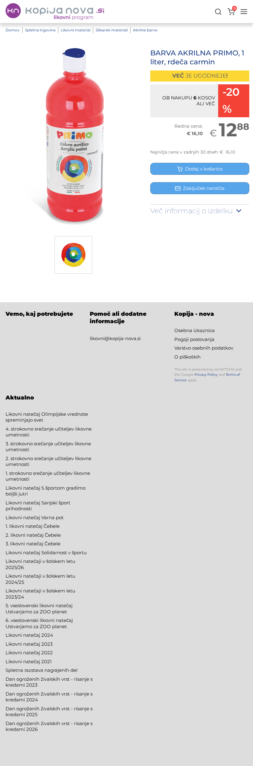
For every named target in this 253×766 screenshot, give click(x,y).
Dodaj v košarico (202, 169)
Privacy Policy (206, 374)
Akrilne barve (145, 30)
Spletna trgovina (40, 30)
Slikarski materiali (112, 30)
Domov (13, 30)
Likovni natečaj (23, 661)
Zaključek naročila (204, 188)
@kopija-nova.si (123, 338)
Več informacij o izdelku (192, 211)
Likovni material (75, 30)
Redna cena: (188, 126)
